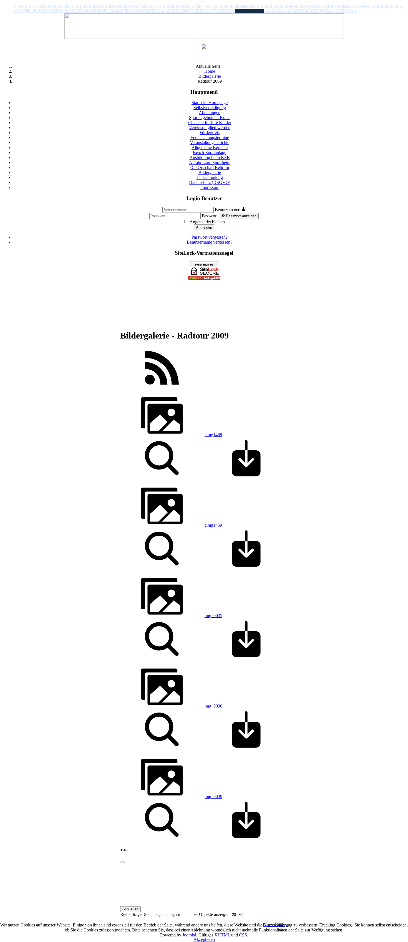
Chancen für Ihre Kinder (201, 6)
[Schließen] (122, 862)
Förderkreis (289, 6)
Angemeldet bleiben (207, 221)
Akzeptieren (204, 939)
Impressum (346, 11)
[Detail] (161, 477)
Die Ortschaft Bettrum (211, 11)
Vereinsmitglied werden (251, 6)
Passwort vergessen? (210, 237)
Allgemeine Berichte (34, 11)
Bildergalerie (249, 11)
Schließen (130, 909)
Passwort (210, 215)
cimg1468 (213, 434)
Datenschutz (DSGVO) (314, 11)
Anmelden (204, 227)
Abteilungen (112, 6)
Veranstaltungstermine (327, 6)
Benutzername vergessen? (209, 242)
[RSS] (161, 387)
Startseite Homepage (35, 6)
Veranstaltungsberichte (378, 6)
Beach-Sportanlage (76, 11)
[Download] (246, 477)
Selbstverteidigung (78, 6)
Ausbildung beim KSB (118, 11)
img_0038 (213, 706)
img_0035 (213, 615)
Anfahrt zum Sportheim (163, 11)
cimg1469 (213, 525)
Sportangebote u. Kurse (150, 6)
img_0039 (213, 796)
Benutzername (227, 209)
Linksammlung (278, 11)
